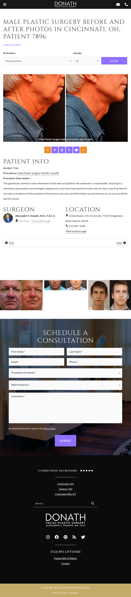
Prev (11, 242)
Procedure (9, 53)
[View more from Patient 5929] (65, 284)
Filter (114, 60)
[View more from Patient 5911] (109, 294)
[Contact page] (76, 150)
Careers (65, 563)
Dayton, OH (65, 488)
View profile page (40, 220)
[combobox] (61, 503)
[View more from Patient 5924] (21, 294)
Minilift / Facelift (50, 173)
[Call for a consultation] (69, 150)
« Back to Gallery (12, 44)
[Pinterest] (65, 537)
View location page (76, 231)
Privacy (56, 593)
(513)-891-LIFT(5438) (65, 551)
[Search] (92, 503)
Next (119, 242)
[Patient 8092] (47, 150)
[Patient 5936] (83, 150)
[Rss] (74, 537)
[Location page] (54, 150)
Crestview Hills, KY (65, 494)
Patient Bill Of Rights (65, 558)
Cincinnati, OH (65, 483)
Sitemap (74, 593)
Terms (65, 593)
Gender (77, 53)
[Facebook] (57, 537)
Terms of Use (49, 428)
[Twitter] (83, 537)
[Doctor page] (62, 150)
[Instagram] (48, 537)
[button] (4, 295)
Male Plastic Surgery (29, 173)
